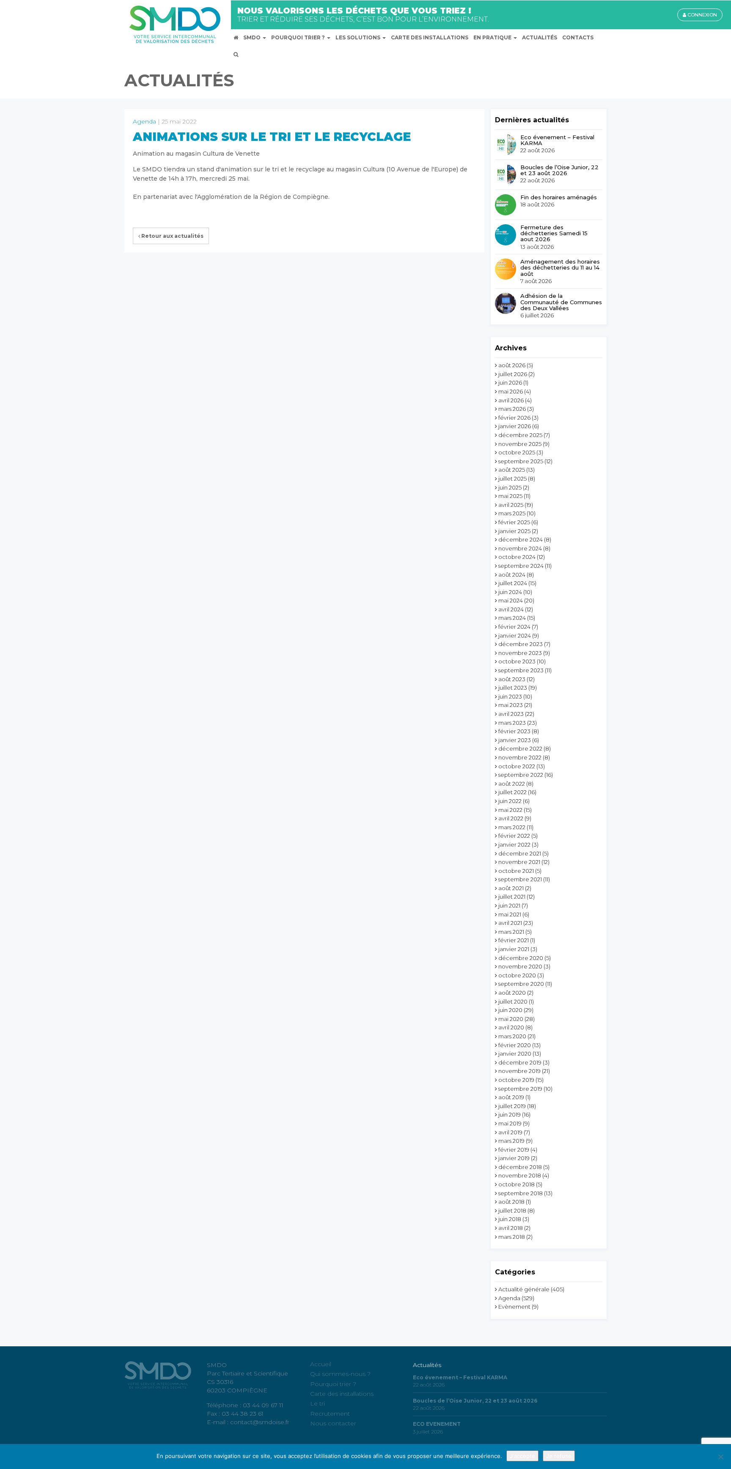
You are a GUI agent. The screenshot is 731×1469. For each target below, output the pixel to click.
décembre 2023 (520, 644)
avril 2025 (510, 504)
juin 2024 (510, 592)
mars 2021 (511, 931)
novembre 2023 (520, 652)
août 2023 (511, 679)
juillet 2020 (513, 1001)
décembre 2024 (520, 539)
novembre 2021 (519, 861)
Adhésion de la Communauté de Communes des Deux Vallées (561, 302)
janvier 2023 (514, 740)
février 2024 (514, 626)
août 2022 (511, 783)
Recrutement (330, 1413)
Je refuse (559, 1455)
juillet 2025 (512, 478)
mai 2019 (510, 1123)
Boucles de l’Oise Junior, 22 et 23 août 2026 (559, 170)
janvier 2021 (513, 949)
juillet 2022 (512, 792)
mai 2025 (510, 495)
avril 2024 (511, 609)
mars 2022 (511, 827)
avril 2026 (511, 400)
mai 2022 (510, 809)
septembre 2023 (521, 670)
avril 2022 (510, 818)
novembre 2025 (519, 443)
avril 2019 (510, 1132)
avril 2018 (510, 1227)
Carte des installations (342, 1393)
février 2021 (513, 940)
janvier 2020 (514, 1053)
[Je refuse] (720, 1456)
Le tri (317, 1403)
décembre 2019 (519, 1062)
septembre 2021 (520, 879)
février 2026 (514, 417)
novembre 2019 (519, 1070)
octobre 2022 (516, 766)
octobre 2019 (516, 1079)
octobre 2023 (517, 661)
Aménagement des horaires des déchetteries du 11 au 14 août (560, 268)
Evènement (514, 1306)
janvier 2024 (514, 635)
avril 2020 (511, 1027)
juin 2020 (510, 1010)
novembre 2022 (519, 757)
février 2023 (514, 731)
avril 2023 (511, 713)
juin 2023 (510, 696)
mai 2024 (510, 600)
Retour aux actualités (171, 236)
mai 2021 (509, 914)
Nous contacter (333, 1423)
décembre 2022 (520, 748)
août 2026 (511, 365)
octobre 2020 (517, 975)
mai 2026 (510, 391)
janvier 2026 (514, 426)
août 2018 (511, 1201)
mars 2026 (512, 408)
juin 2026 (510, 382)
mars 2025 (511, 513)
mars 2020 (512, 1036)
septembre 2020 (521, 983)
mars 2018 (511, 1236)
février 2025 (514, 522)
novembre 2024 (520, 548)
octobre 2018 (516, 1184)
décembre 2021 (519, 853)
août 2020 (512, 992)
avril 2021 (510, 922)
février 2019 (513, 1149)
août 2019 (511, 1097)
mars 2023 (512, 722)
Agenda (144, 121)
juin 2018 (509, 1219)
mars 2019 (511, 1140)
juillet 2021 (511, 896)
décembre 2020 (520, 958)
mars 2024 (512, 617)
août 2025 (511, 469)
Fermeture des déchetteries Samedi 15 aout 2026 (554, 233)
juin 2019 (509, 1114)
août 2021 (511, 888)
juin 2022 (510, 801)
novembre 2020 (520, 966)
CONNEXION (701, 15)
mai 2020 (510, 1018)
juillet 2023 (512, 687)
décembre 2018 (520, 1167)
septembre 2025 (520, 461)
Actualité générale (524, 1289)
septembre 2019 (520, 1088)
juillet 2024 (512, 583)
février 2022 (514, 835)
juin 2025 (510, 487)
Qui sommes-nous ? (340, 1374)
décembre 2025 (520, 435)
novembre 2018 (519, 1175)
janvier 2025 (514, 531)
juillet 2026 (512, 374)
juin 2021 (509, 905)
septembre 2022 (520, 774)
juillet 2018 (512, 1210)
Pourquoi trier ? (333, 1384)
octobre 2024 (517, 556)
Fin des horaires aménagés (558, 197)
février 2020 (514, 1045)
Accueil (320, 1364)
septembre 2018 (520, 1193)
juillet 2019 (512, 1106)
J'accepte (522, 1455)
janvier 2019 (514, 1158)
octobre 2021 (516, 870)
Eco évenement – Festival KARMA (557, 140)
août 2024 (511, 574)
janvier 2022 (514, 844)
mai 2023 (510, 704)
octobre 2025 (516, 452)
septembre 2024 (521, 565)
